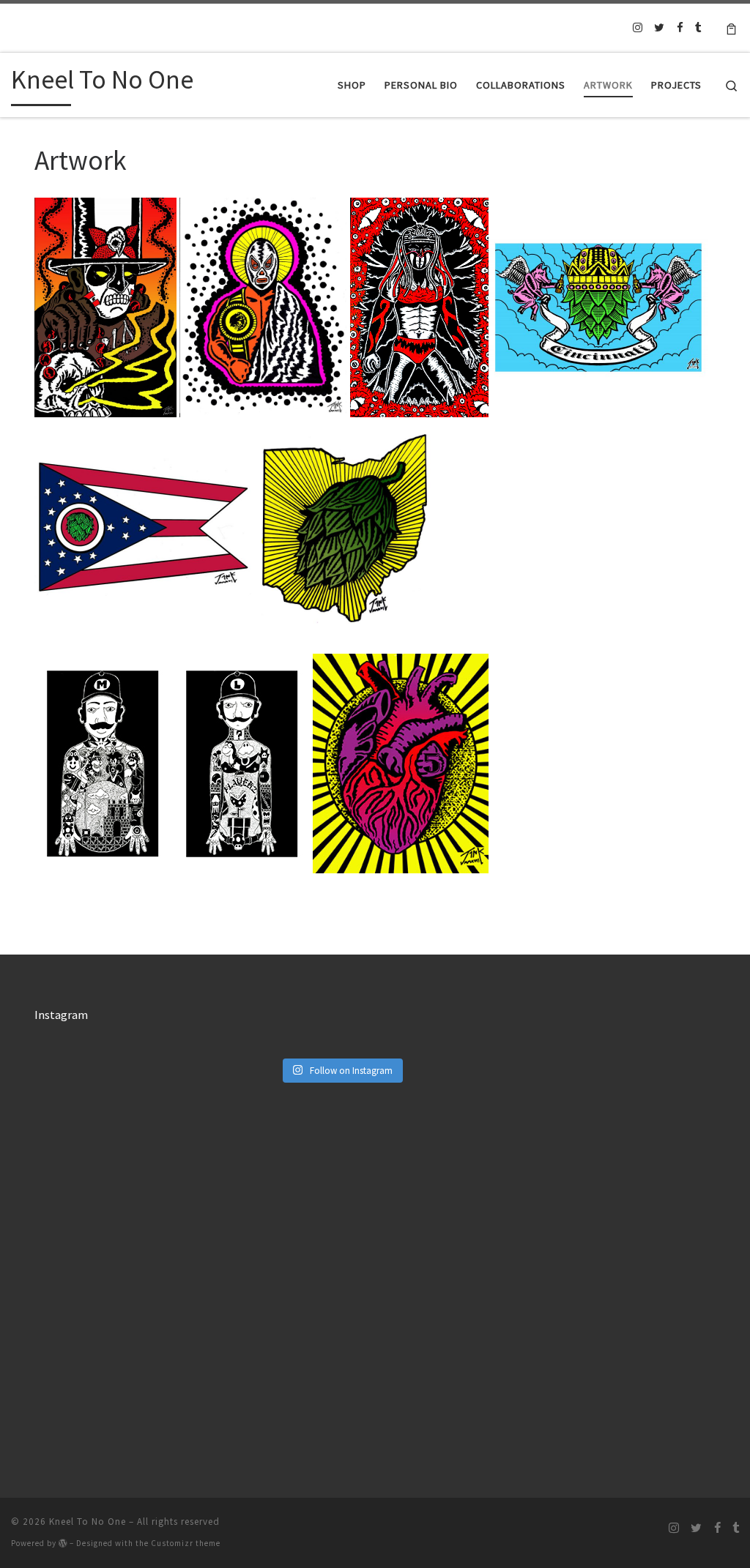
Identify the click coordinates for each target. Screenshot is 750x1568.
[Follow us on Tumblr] (698, 28)
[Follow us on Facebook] (680, 28)
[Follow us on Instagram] (637, 28)
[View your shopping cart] (731, 28)
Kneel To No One (87, 1521)
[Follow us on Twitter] (659, 28)
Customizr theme (185, 1543)
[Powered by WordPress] (63, 1543)
